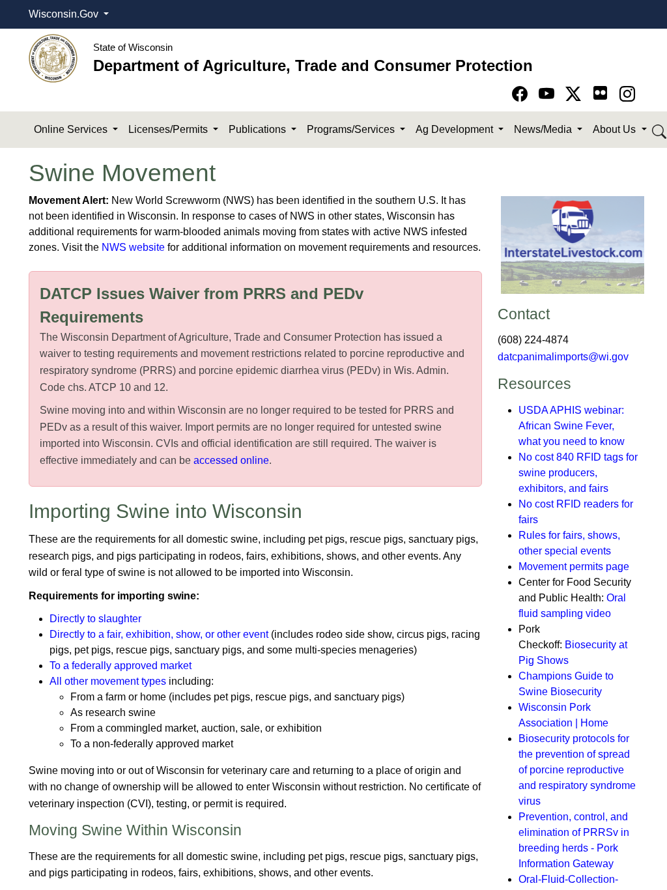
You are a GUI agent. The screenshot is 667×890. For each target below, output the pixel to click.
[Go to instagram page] (627, 94)
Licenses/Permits (169, 129)
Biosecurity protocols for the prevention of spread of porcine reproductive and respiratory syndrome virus (577, 770)
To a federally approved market (121, 665)
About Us (615, 129)
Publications (259, 129)
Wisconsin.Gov (65, 14)
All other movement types (108, 681)
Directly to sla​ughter (95, 618)
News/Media (544, 129)
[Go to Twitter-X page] (575, 94)
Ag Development (456, 129)
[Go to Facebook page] (522, 94)
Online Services (72, 129)
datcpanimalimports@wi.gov (563, 356)
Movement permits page (573, 566)
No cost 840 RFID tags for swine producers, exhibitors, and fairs (578, 473)
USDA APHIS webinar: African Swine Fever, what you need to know (571, 426)
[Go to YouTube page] (549, 94)
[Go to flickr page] (600, 93)
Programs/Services (352, 129)
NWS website (133, 247)
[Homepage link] (53, 57)
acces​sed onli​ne (232, 460)
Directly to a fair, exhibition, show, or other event (159, 634)
